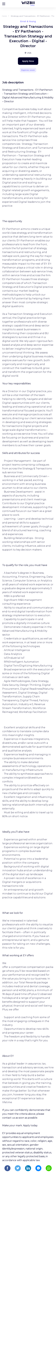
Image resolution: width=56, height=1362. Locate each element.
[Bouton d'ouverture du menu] (3, 4)
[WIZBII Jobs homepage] (28, 3)
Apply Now (28, 61)
